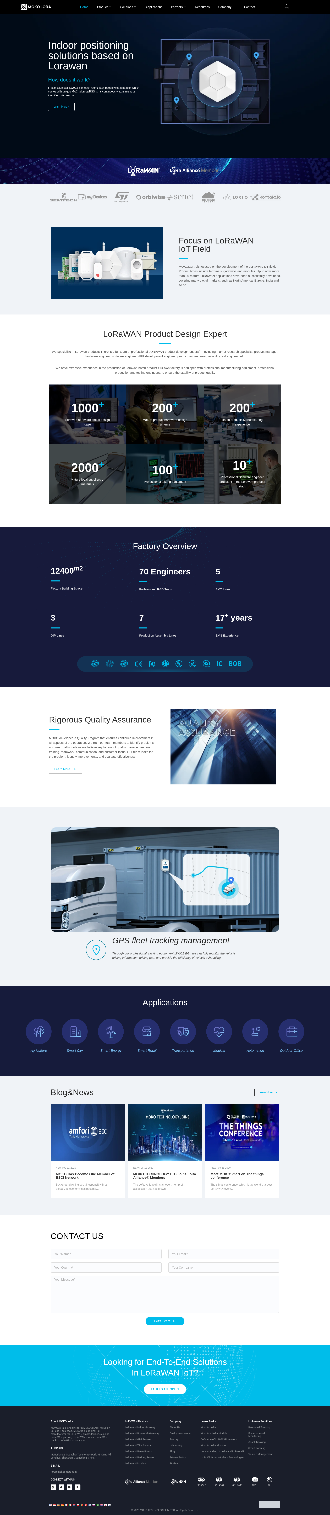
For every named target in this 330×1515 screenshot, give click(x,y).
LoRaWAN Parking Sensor (140, 1457)
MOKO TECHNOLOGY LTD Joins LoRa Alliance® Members (164, 1175)
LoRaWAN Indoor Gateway (140, 1427)
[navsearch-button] (286, 6)
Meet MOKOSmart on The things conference (237, 1175)
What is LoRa (208, 1427)
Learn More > (61, 106)
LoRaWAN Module (135, 1463)
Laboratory (176, 1445)
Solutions (126, 7)
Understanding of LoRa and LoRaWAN (222, 1451)
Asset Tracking (257, 1442)
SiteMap (174, 1463)
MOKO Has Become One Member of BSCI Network (85, 1175)
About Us (175, 1427)
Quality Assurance (180, 1433)
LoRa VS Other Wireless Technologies (222, 1457)
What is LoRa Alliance (213, 1445)
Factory (174, 1439)
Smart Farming (256, 1448)
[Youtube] (69, 1487)
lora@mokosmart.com (64, 1471)
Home (84, 7)
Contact (249, 7)
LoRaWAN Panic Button (138, 1451)
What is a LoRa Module (214, 1433)
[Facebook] (53, 1487)
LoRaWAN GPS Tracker (138, 1439)
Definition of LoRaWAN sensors (219, 1439)
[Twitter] (61, 1487)
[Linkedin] (77, 1487)
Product (102, 7)
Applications (154, 7)
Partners (177, 7)
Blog (172, 1451)
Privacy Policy (178, 1457)
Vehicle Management (260, 1454)
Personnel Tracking (259, 1427)
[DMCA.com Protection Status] (270, 1507)
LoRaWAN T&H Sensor (138, 1445)
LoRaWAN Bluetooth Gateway (142, 1433)
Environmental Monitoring (256, 1435)
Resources (202, 7)
